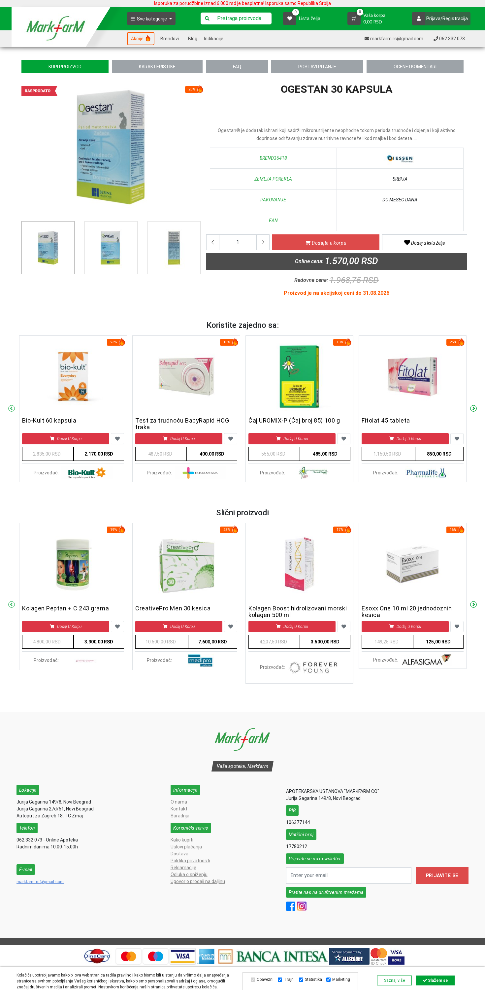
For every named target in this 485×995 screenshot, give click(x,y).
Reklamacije (183, 867)
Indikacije (213, 38)
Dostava (179, 853)
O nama (179, 802)
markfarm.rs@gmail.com (40, 881)
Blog (192, 38)
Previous (25, 149)
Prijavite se (442, 875)
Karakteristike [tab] (157, 66)
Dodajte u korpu (328, 243)
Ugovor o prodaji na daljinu (198, 881)
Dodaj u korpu (69, 438)
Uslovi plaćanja (186, 846)
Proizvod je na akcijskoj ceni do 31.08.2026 (336, 293)
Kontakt (179, 808)
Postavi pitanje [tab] (317, 66)
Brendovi (169, 38)
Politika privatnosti (190, 860)
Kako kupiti (182, 839)
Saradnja (180, 815)
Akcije (138, 38)
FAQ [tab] (237, 66)
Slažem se (437, 980)
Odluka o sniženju (189, 874)
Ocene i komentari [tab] (415, 66)
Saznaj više (394, 980)
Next (473, 408)
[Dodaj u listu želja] (117, 438)
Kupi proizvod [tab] (64, 66)
